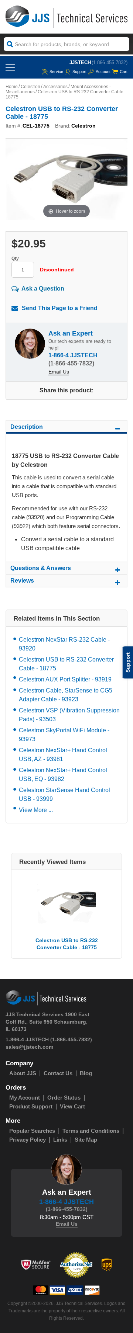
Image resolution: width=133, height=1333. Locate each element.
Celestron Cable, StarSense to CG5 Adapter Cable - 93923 (65, 694)
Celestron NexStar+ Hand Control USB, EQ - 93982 (63, 774)
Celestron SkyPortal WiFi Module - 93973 (64, 734)
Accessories (55, 86)
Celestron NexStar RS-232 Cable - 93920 (64, 644)
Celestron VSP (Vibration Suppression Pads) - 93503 (69, 714)
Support (79, 71)
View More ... (36, 810)
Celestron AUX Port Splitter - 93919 (65, 679)
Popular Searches (32, 1131)
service (56, 71)
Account (103, 71)
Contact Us (58, 1073)
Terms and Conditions (90, 1131)
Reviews (22, 580)
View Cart (72, 1106)
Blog (86, 1073)
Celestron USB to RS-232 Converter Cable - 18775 (66, 663)
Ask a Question (42, 288)
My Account (24, 1097)
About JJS (22, 1073)
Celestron (30, 86)
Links (60, 1139)
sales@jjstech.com (29, 1047)
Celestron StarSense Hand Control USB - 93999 (64, 794)
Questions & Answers (40, 568)
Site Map (86, 1139)
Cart (123, 71)
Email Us (58, 372)
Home (12, 86)
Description (26, 427)
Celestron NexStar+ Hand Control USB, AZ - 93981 (63, 754)
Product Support (30, 1106)
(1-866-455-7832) (109, 62)
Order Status (64, 1097)
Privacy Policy (27, 1139)
